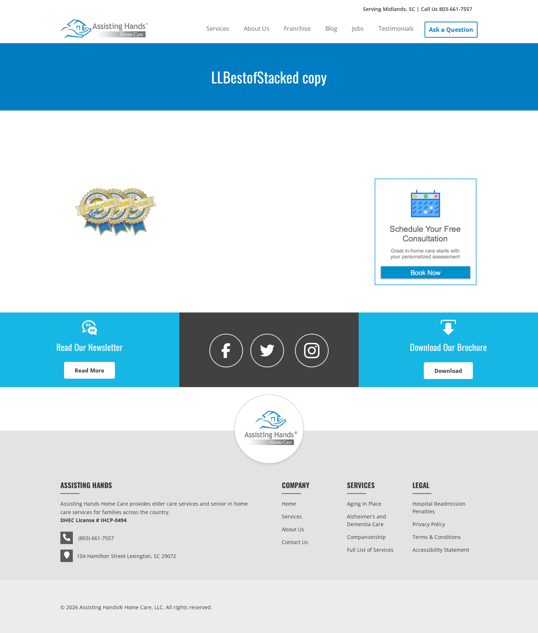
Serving (417, 8)
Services (292, 516)
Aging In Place (364, 503)
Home (289, 503)
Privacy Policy (428, 524)
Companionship (366, 536)
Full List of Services (370, 549)
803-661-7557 (455, 8)
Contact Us (295, 542)
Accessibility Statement (440, 549)
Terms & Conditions (436, 536)
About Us (293, 529)
